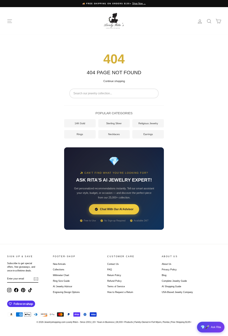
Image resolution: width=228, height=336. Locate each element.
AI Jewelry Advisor (62, 286)
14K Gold (80, 123)
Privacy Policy (169, 269)
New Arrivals (59, 264)
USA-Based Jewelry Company (177, 292)
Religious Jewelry (148, 123)
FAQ (109, 269)
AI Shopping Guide (171, 286)
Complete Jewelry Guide (174, 281)
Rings (80, 134)
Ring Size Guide (61, 281)
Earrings (148, 134)
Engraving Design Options (66, 292)
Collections (58, 269)
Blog (164, 275)
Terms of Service (116, 286)
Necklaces (114, 134)
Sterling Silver (114, 123)
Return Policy (114, 275)
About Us (166, 264)
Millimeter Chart (61, 275)
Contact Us (113, 264)
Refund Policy (114, 281)
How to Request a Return (120, 292)
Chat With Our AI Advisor (116, 209)
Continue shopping (114, 81)
